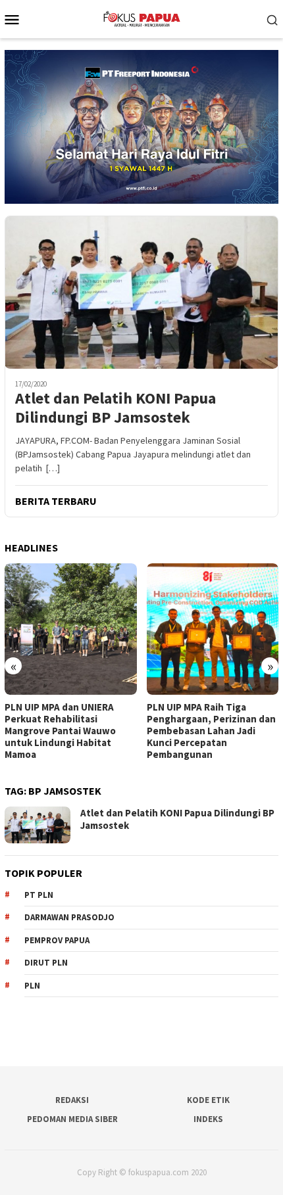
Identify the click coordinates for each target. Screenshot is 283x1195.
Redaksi (72, 1100)
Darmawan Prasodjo (69, 917)
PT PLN (38, 895)
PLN (32, 985)
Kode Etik (208, 1100)
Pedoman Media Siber (72, 1119)
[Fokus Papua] (141, 18)
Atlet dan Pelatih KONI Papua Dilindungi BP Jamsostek (115, 408)
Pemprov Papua (57, 940)
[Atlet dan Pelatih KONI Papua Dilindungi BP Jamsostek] (141, 292)
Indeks (208, 1119)
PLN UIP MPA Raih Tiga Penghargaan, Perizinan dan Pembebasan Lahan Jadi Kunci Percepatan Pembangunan (211, 731)
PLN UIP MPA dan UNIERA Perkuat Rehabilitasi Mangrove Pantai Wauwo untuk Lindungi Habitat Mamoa (60, 731)
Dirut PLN (46, 962)
